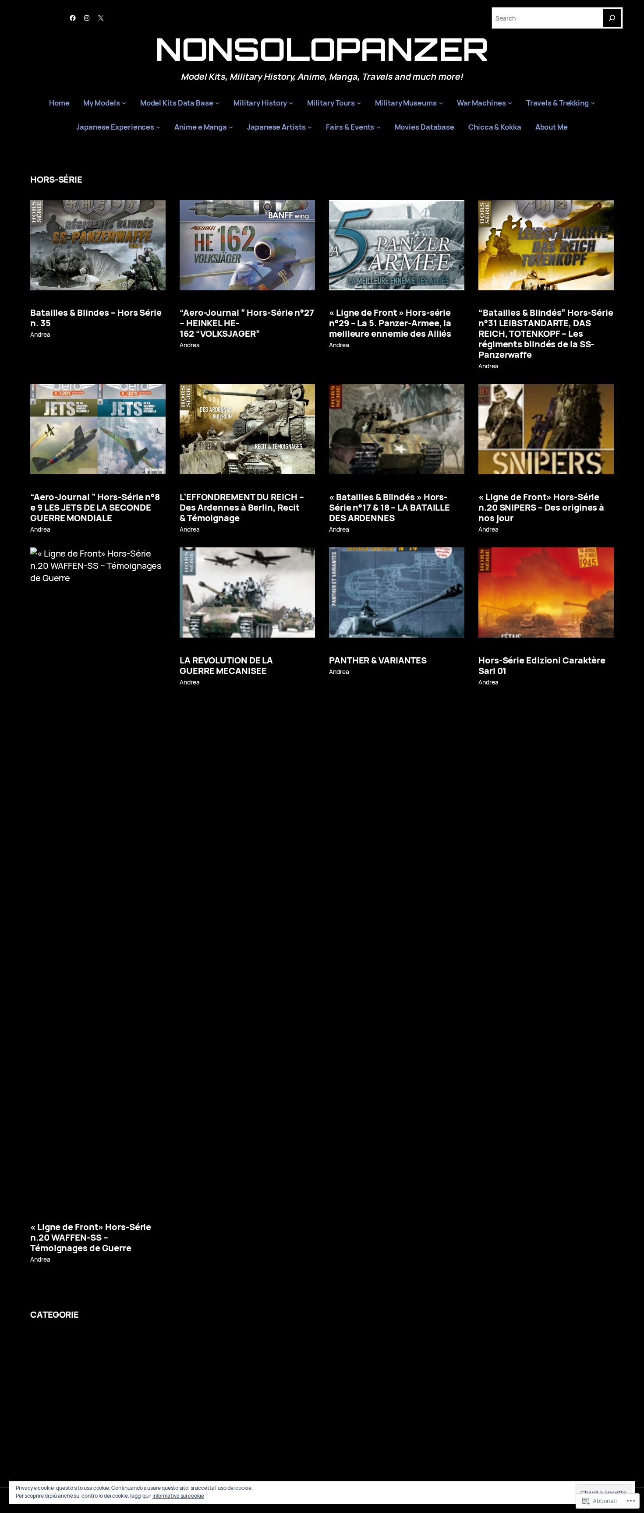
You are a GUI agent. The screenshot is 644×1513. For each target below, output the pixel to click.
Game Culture (423, 1412)
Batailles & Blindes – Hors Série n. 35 (96, 317)
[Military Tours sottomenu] (359, 103)
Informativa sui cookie (178, 1495)
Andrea (40, 334)
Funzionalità (400, 1381)
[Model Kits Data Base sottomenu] (217, 103)
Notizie (262, 1349)
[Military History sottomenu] (291, 103)
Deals (469, 1349)
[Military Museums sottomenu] (441, 103)
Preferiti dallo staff (168, 1412)
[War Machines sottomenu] (510, 103)
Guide (372, 1349)
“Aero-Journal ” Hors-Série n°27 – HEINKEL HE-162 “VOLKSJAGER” (247, 323)
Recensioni (113, 1349)
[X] (100, 17)
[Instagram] (86, 17)
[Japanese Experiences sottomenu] (158, 127)
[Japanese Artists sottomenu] (310, 127)
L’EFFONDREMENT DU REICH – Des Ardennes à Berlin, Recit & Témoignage (242, 507)
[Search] (612, 18)
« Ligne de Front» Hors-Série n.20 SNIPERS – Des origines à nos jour (541, 507)
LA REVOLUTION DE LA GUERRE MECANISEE (226, 665)
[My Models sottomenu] (124, 103)
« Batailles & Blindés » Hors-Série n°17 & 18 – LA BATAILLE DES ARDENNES (389, 507)
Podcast (92, 1444)
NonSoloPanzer (322, 48)
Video (72, 1381)
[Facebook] (72, 17)
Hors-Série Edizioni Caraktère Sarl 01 (541, 665)
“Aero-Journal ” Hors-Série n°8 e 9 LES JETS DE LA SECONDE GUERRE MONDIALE (95, 507)
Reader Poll (211, 1381)
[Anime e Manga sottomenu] (231, 127)
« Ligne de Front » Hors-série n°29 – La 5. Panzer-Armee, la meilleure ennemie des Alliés (390, 323)
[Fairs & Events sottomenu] (378, 127)
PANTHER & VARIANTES (378, 660)
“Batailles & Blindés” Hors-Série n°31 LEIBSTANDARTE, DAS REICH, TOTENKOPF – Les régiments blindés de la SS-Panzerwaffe (545, 333)
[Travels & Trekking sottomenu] (593, 103)
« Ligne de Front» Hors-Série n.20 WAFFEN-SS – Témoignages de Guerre (90, 1237)
